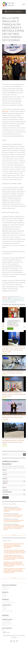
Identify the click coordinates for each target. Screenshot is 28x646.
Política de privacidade (6, 622)
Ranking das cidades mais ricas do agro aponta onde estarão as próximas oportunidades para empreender (14, 545)
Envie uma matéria (5, 616)
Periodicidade (7, 492)
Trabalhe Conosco (5, 588)
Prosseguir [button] (10, 328)
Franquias (5, 353)
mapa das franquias (12, 302)
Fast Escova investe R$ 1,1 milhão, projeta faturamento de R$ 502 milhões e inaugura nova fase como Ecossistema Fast (14, 564)
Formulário (4, 631)
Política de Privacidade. (12, 326)
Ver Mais (14, 534)
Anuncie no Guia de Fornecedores (8, 602)
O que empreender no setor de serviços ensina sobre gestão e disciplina (13, 510)
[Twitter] (14, 641)
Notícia (9, 297)
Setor (4, 487)
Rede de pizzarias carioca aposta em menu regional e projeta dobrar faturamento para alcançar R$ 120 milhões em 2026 (14, 570)
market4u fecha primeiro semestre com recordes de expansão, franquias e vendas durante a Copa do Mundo (15, 552)
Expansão (4, 596)
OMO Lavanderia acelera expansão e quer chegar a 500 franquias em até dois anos (13, 372)
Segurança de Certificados (7, 623)
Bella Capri (5, 111)
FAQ (3, 629)
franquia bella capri (16, 297)
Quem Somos (4, 586)
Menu (23, 4)
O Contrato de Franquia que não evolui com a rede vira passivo (13, 515)
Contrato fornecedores (6, 620)
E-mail (4, 474)
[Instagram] (17, 641)
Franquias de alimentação (17, 299)
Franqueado (4, 606)
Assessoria (4, 593)
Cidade (5, 483)
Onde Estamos (5, 589)
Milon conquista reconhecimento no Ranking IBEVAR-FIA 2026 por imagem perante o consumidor (14, 417)
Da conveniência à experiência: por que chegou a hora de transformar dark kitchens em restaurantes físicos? (14, 527)
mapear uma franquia (14, 11)
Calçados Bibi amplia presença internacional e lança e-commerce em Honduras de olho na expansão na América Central (14, 557)
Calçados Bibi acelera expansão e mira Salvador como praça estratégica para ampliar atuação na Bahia (14, 394)
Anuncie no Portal (5, 600)
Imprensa (4, 297)
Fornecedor (4, 609)
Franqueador (4, 607)
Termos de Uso (4, 625)
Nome (4, 470)
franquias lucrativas (16, 300)
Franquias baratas (8, 299)
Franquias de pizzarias (6, 300)
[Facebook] (11, 641)
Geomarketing (5, 595)
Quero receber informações (7, 610)
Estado (5, 478)
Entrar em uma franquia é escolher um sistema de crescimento (14, 521)
